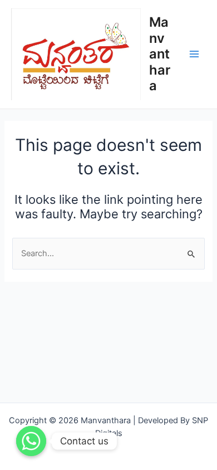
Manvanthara (159, 54)
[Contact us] (31, 441)
